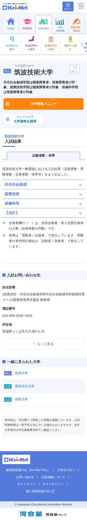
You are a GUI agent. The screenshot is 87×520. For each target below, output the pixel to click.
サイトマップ (26, 484)
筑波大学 (21, 373)
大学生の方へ (66, 470)
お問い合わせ (25, 477)
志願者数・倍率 (43, 155)
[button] (82, 44)
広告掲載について (53, 477)
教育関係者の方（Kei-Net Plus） (28, 470)
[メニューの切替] (81, 6)
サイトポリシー (53, 484)
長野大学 (21, 399)
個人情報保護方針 (38, 491)
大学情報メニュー (44, 104)
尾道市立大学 (24, 386)
